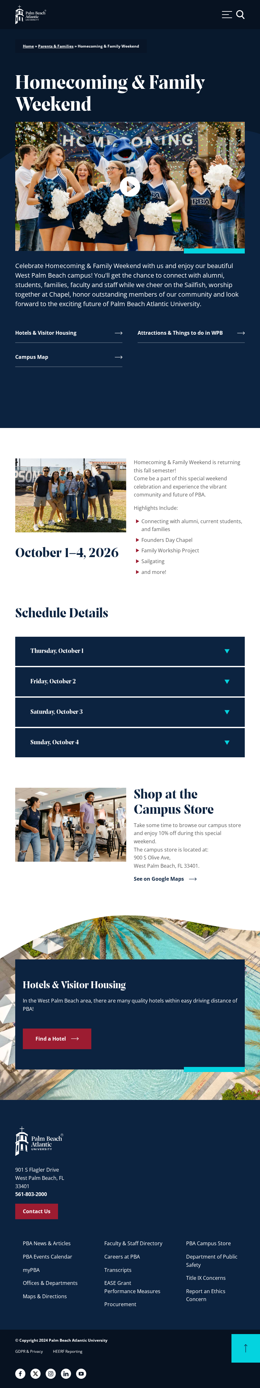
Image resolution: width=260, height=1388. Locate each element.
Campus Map (31, 356)
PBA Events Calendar (47, 1256)
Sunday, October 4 (54, 743)
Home (28, 46)
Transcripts (118, 1269)
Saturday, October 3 (56, 712)
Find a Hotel (51, 1038)
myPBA (31, 1269)
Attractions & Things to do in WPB (180, 332)
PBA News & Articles (47, 1243)
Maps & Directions (45, 1296)
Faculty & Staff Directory (133, 1243)
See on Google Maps (159, 879)
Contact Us (36, 1211)
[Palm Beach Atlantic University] (39, 1140)
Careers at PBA (122, 1256)
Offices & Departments (50, 1282)
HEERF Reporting (67, 1351)
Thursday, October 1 (56, 651)
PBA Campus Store (208, 1243)
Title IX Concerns (206, 1277)
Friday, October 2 (53, 682)
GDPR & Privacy (29, 1351)
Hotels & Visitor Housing (45, 332)
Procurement (120, 1304)
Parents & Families (56, 46)
